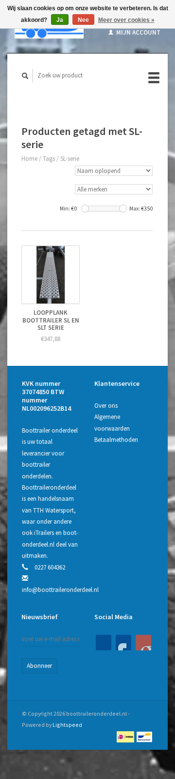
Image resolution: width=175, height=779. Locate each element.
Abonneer (39, 666)
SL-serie (69, 158)
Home (29, 158)
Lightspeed (67, 724)
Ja (59, 20)
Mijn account (137, 32)
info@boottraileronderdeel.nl (60, 590)
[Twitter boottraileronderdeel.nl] (123, 642)
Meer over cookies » (126, 20)
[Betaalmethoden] (126, 736)
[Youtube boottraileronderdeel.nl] (143, 642)
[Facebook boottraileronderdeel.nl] (103, 642)
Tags (49, 158)
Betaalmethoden (116, 440)
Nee (83, 20)
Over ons (106, 405)
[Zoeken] (25, 76)
